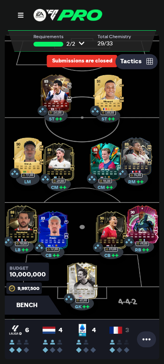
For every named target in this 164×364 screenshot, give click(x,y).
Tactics (131, 61)
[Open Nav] (20, 15)
